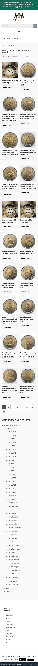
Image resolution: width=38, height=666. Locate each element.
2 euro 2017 (12, 464)
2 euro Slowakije (13, 577)
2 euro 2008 (12, 439)
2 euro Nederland (14, 560)
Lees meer (7, 87)
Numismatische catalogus (11, 425)
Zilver (8, 592)
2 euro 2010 (12, 446)
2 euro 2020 (12, 474)
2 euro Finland (12, 521)
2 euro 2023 (12, 485)
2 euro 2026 (12, 496)
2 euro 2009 (12, 442)
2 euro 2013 (12, 456)
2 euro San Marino (14, 570)
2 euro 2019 (12, 471)
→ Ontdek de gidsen (18, 8)
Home (4, 45)
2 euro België (12, 503)
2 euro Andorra (13, 499)
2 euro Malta (12, 552)
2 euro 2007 (12, 435)
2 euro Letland (13, 542)
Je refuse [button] (31, 660)
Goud (8, 588)
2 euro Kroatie (12, 538)
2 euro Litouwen (13, 545)
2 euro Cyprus (12, 510)
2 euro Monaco (13, 556)
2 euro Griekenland (14, 528)
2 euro (8, 428)
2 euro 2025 (12, 492)
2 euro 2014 (12, 460)
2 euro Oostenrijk (14, 563)
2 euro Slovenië (13, 574)
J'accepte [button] (22, 660)
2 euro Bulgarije (13, 506)
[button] (19, 32)
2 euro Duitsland (13, 513)
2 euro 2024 (12, 488)
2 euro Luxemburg (14, 549)
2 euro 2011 (12, 449)
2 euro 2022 (12, 481)
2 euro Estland (13, 517)
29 (27, 407)
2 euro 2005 (12, 432)
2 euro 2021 (12, 478)
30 (32, 407)
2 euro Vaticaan (13, 584)
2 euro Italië (12, 535)
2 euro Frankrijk (13, 524)
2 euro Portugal (13, 567)
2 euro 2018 (12, 467)
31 (4, 412)
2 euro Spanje (12, 581)
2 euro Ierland (12, 531)
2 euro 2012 (12, 453)
